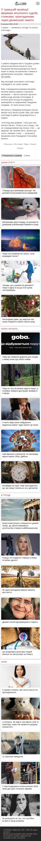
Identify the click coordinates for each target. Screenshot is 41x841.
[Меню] (38, 3)
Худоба (20, 148)
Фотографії (19, 144)
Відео (27, 144)
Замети (33, 144)
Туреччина (8, 144)
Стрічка (27, 156)
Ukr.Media (5, 77)
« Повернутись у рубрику (12, 156)
